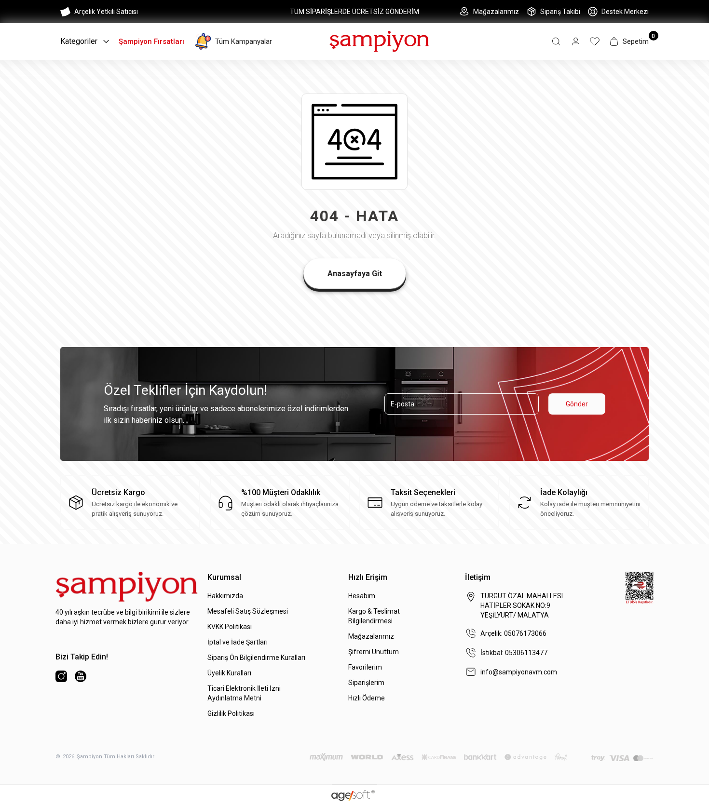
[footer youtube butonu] (80, 676)
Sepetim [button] (636, 41)
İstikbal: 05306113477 (513, 653)
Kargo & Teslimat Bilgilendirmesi (374, 616)
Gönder (577, 404)
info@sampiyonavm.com (518, 672)
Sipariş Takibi (560, 11)
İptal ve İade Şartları (237, 642)
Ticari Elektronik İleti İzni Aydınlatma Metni (244, 693)
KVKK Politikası (229, 627)
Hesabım (361, 596)
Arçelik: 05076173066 (513, 633)
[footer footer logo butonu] (126, 587)
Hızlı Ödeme (366, 698)
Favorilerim (365, 667)
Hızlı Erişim (367, 577)
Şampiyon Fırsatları (151, 41)
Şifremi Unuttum (373, 652)
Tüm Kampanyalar (243, 41)
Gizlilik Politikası (231, 713)
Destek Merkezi (625, 11)
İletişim (478, 577)
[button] (556, 41)
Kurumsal (224, 577)
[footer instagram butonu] (61, 676)
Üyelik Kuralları (229, 673)
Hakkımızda (225, 596)
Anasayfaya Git (354, 273)
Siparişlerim (366, 682)
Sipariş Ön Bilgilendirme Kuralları (256, 657)
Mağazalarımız (496, 11)
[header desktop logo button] (379, 40)
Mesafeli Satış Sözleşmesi (247, 611)
